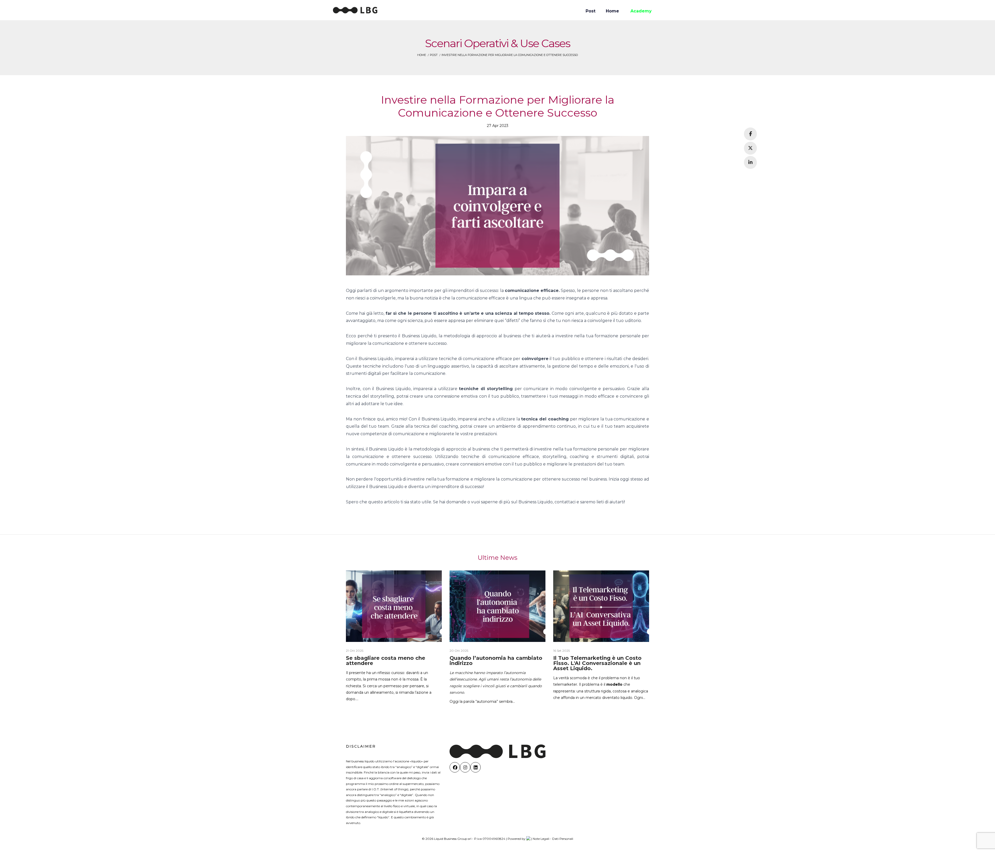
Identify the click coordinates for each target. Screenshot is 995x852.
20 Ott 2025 (459, 651)
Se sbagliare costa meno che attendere (385, 660)
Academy (641, 11)
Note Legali (541, 839)
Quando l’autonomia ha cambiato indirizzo (496, 660)
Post (434, 55)
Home (421, 55)
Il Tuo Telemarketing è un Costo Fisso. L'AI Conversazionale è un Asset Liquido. (597, 663)
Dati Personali (562, 839)
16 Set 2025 (561, 651)
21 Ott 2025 (354, 651)
